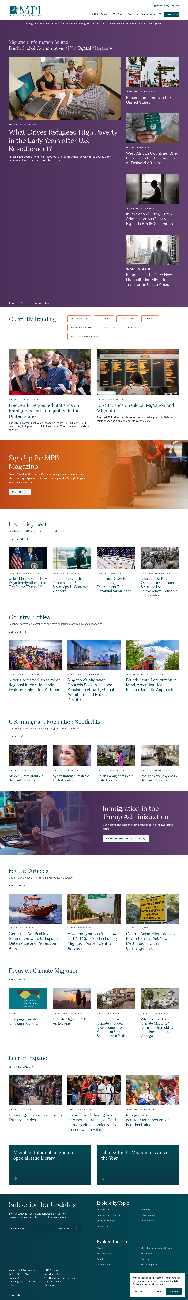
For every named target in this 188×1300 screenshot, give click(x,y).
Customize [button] (137, 1291)
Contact (26, 303)
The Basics (119, 14)
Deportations (127, 319)
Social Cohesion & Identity (85, 336)
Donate (169, 14)
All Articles (42, 303)
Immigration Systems (37, 23)
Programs (146, 1259)
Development (155, 23)
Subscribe (65, 1228)
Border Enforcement (82, 328)
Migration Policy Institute (165, 5)
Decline (159, 1291)
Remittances (110, 328)
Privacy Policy (15, 1295)
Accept (173, 1291)
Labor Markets (138, 23)
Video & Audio (104, 1264)
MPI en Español (149, 1264)
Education (122, 23)
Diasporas (150, 319)
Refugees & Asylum (90, 23)
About (12, 303)
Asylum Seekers (79, 319)
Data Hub (93, 14)
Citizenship (104, 319)
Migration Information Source (156, 1248)
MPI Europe (147, 1253)
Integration (109, 23)
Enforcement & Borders (64, 23)
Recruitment (134, 328)
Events (144, 14)
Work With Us (104, 1253)
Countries (132, 14)
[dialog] (157, 1285)
